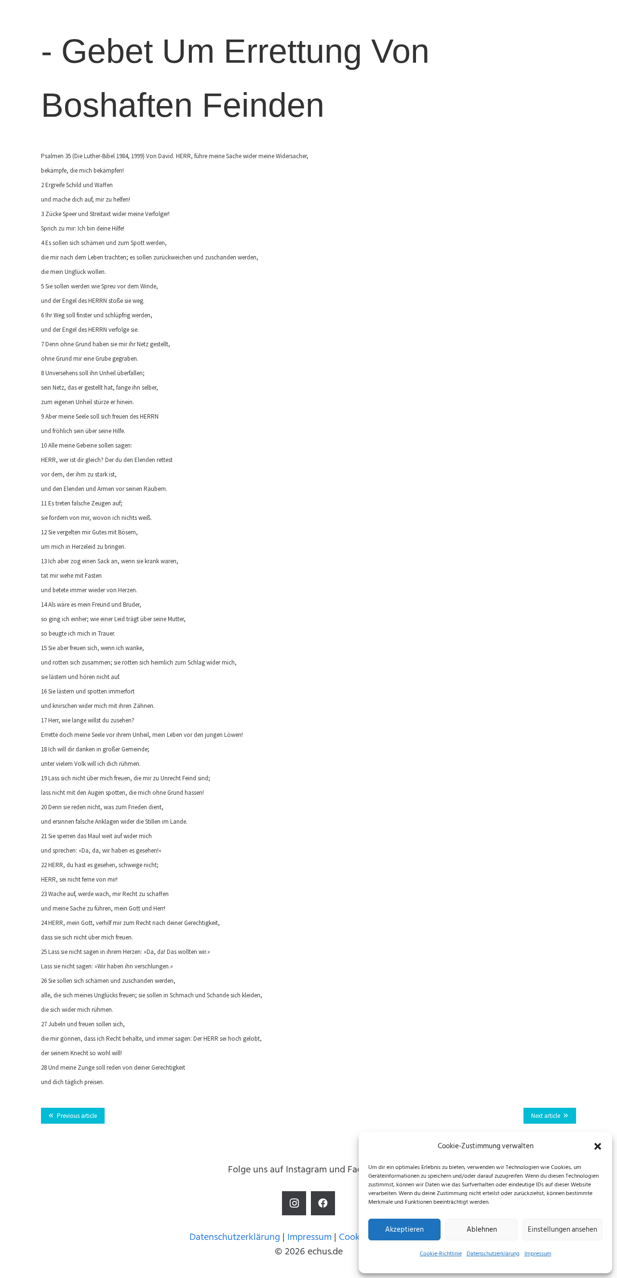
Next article (545, 1116)
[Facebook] (323, 1203)
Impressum (537, 1253)
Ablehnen (482, 1230)
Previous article (77, 1116)
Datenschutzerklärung (493, 1253)
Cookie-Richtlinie (441, 1253)
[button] (598, 1146)
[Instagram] (294, 1203)
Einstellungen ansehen (562, 1230)
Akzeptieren (404, 1230)
